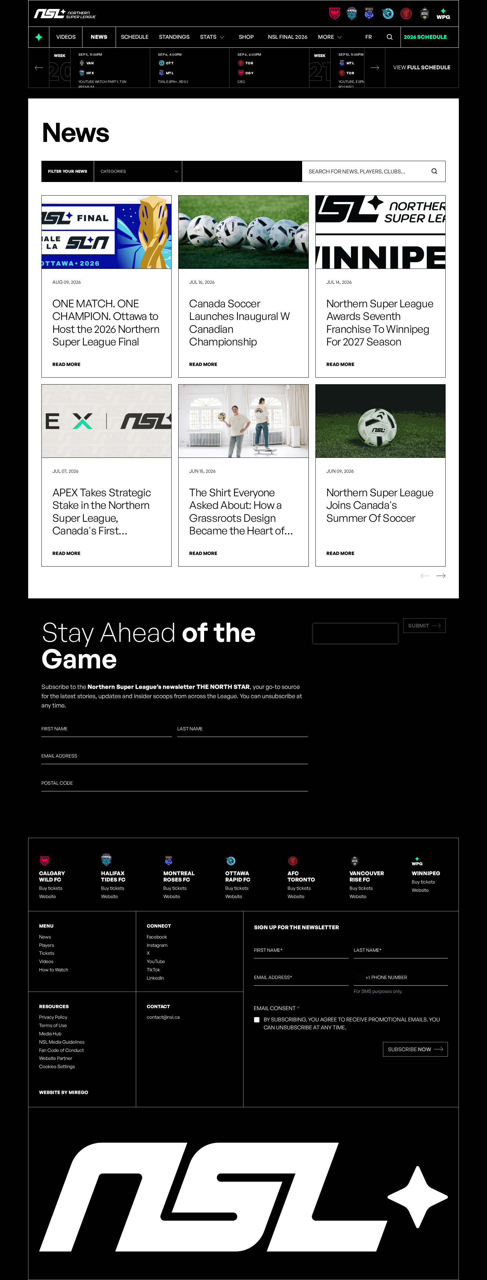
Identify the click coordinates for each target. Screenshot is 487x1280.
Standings (174, 36)
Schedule (134, 36)
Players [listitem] (46, 945)
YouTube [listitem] (156, 961)
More (326, 36)
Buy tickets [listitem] (50, 888)
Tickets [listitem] (46, 953)
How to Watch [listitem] (53, 969)
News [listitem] (45, 937)
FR (368, 36)
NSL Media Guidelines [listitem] (61, 1042)
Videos (66, 36)
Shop (246, 36)
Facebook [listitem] (157, 937)
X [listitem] (148, 953)
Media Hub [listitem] (50, 1033)
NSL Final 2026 (287, 36)
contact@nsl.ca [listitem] (163, 1017)
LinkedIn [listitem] (155, 978)
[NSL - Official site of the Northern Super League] (65, 13)
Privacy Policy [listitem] (53, 1017)
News (99, 36)
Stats (208, 36)
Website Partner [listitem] (55, 1058)
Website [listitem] (47, 896)
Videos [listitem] (46, 961)
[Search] (390, 37)
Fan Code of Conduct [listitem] (61, 1050)
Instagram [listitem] (157, 945)
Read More (66, 364)
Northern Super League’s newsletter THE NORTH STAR (168, 686)
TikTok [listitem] (153, 969)
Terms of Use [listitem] (53, 1025)
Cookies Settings (57, 1066)
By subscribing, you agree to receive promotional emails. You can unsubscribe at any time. (352, 1023)
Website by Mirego (63, 1092)
